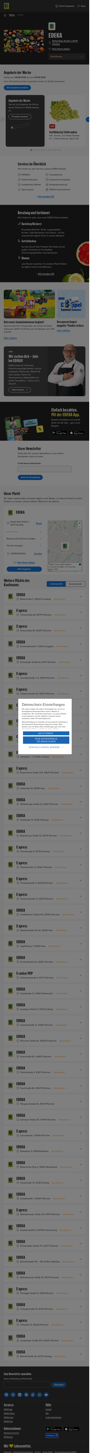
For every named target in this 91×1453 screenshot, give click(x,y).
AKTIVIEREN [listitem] (45, 733)
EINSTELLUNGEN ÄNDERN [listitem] (44, 747)
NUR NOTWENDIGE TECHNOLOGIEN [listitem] (46, 740)
